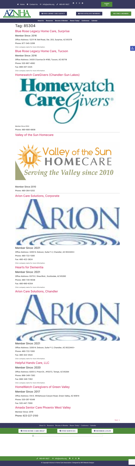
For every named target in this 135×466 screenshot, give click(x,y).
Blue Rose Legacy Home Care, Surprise (42, 31)
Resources (49, 21)
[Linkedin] (73, 3)
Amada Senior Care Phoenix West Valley (43, 407)
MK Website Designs (87, 463)
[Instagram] (79, 3)
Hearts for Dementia (29, 267)
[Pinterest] (82, 3)
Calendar (94, 21)
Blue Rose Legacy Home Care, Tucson (41, 51)
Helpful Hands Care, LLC (32, 363)
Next (117, 420)
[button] (132, 48)
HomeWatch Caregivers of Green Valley (42, 387)
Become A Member (61, 21)
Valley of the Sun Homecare (34, 135)
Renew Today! (74, 21)
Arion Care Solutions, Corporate (37, 196)
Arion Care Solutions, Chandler (36, 291)
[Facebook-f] (76, 3)
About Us (41, 21)
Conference (85, 21)
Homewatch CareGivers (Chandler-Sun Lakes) (47, 75)
